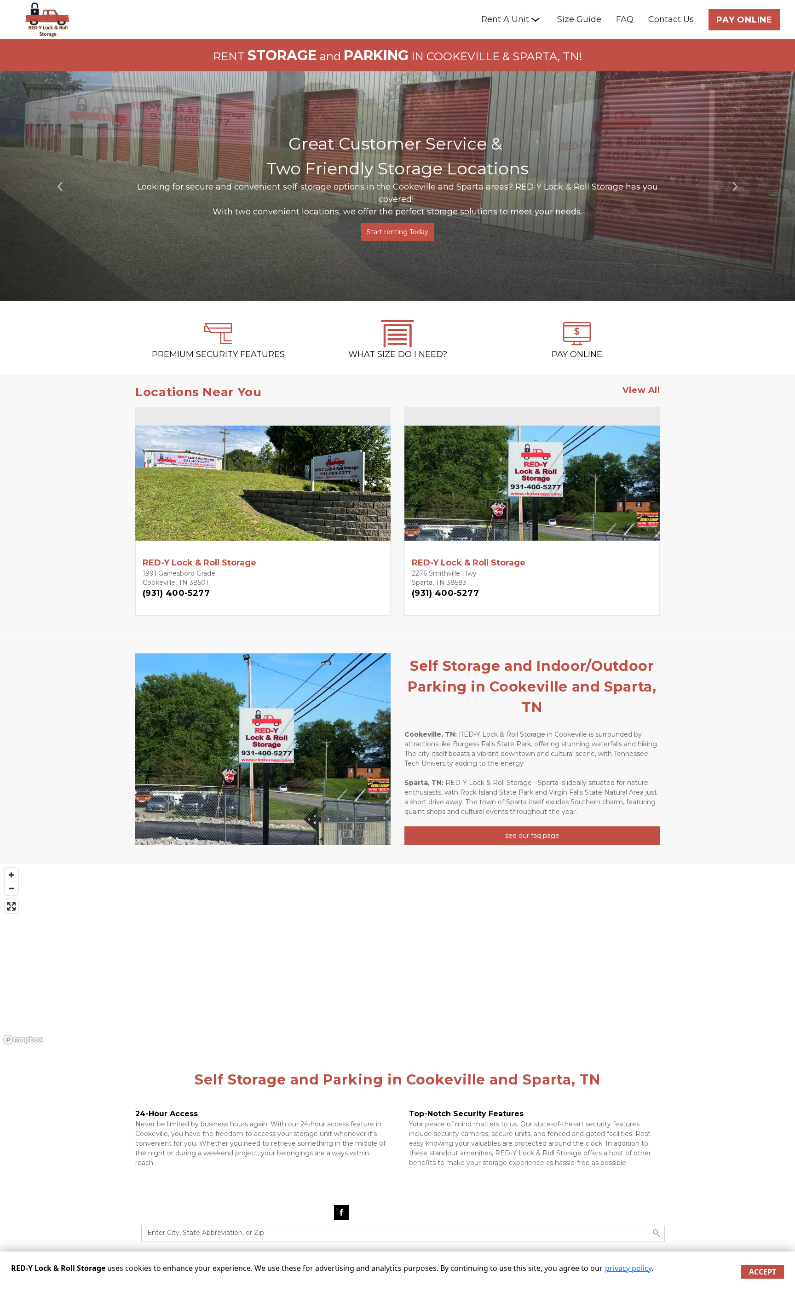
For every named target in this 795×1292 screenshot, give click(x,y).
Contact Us (671, 19)
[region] (397, 956)
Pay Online (744, 20)
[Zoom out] (11, 888)
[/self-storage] (218, 343)
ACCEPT (762, 1272)
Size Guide (579, 19)
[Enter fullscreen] (11, 906)
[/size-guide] (397, 343)
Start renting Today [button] (397, 232)
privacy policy (628, 1268)
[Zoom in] (11, 875)
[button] (59, 186)
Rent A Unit (505, 19)
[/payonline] (577, 343)
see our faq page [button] (532, 835)
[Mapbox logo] (23, 1039)
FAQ (625, 19)
